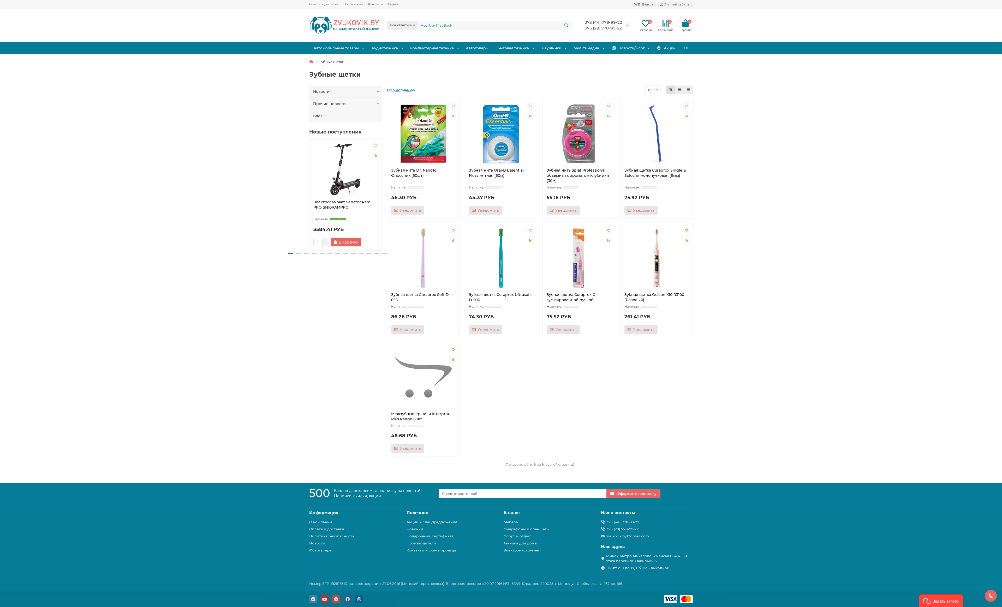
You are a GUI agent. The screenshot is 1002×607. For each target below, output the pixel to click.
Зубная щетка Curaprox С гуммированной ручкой (571, 297)
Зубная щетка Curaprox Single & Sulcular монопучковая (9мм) (655, 173)
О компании (353, 4)
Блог (317, 116)
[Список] (679, 90)
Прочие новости (329, 103)
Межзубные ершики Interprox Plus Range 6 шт (420, 416)
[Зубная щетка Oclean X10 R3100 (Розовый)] (656, 258)
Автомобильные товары (336, 48)
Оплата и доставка (323, 4)
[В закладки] (375, 145)
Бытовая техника (513, 48)
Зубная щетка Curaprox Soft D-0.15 (420, 297)
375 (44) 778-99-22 (603, 22)
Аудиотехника (385, 48)
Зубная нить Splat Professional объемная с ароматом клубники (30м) (578, 175)
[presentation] (309, 194)
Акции (670, 48)
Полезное (417, 512)
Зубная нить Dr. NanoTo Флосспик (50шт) (414, 173)
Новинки (415, 529)
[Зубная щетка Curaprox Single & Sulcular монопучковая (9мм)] (656, 134)
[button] (290, 253)
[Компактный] (688, 90)
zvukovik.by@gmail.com (627, 536)
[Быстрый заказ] (370, 242)
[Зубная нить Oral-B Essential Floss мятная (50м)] (501, 134)
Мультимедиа (586, 48)
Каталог (512, 512)
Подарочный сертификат (430, 536)
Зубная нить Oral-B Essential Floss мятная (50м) (496, 173)
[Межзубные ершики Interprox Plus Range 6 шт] (423, 377)
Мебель (511, 522)
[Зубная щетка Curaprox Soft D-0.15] (423, 258)
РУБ (644, 4)
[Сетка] (670, 90)
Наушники (551, 48)
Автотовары (477, 48)
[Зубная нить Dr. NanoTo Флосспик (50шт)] (423, 134)
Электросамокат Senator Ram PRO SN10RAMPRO (342, 205)
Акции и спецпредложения (432, 522)
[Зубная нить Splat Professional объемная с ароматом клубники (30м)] (579, 134)
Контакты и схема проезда (431, 550)
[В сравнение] (375, 155)
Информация (323, 512)
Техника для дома (520, 543)
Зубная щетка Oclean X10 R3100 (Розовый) (654, 297)
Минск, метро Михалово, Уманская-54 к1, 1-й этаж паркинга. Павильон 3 (647, 558)
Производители (421, 543)
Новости (321, 91)
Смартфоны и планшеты (527, 529)
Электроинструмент (522, 550)
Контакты (375, 4)
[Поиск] (566, 25)
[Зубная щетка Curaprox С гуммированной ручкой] (579, 258)
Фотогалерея (321, 550)
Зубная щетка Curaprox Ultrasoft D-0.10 (500, 297)
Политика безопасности (332, 536)
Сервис (393, 4)
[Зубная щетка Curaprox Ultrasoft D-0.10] (501, 258)
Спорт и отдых (517, 536)
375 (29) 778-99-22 (622, 529)
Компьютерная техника (432, 48)
